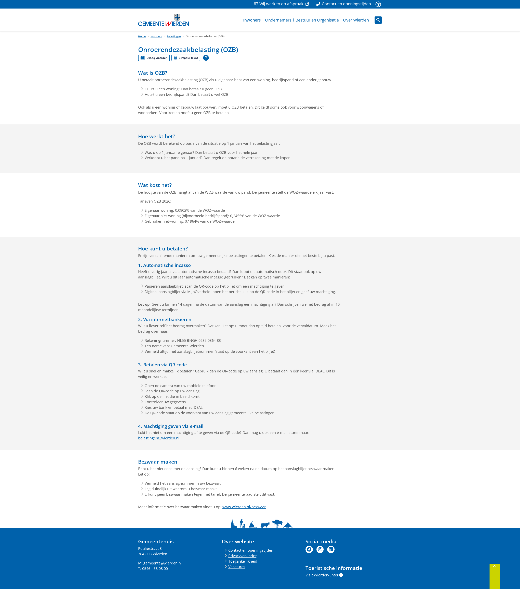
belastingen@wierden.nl (158, 438)
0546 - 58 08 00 (155, 568)
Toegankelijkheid (242, 561)
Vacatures (236, 566)
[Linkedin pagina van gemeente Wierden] (331, 549)
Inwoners (156, 36)
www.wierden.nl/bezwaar (244, 506)
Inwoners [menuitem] (252, 20)
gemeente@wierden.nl (162, 563)
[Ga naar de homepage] (163, 20)
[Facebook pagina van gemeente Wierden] (309, 549)
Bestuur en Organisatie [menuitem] (317, 20)
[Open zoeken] (378, 20)
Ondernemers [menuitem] (278, 20)
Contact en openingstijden (250, 550)
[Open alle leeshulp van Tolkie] (206, 58)
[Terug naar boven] (495, 576)
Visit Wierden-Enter (322, 575)
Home (142, 36)
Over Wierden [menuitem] (356, 20)
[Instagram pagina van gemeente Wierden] (320, 549)
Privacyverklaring (242, 555)
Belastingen (174, 36)
